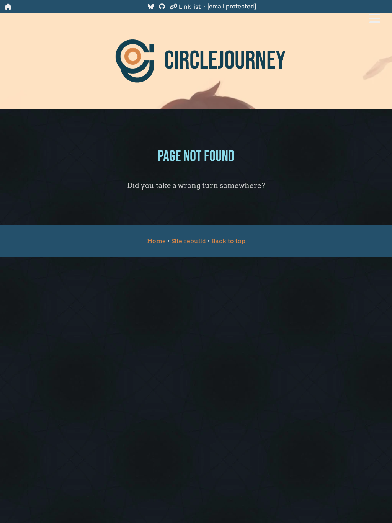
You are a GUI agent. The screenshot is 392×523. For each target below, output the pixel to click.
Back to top (228, 241)
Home (156, 241)
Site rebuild (188, 241)
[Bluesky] (150, 6)
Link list (189, 6)
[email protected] (231, 6)
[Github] (161, 6)
